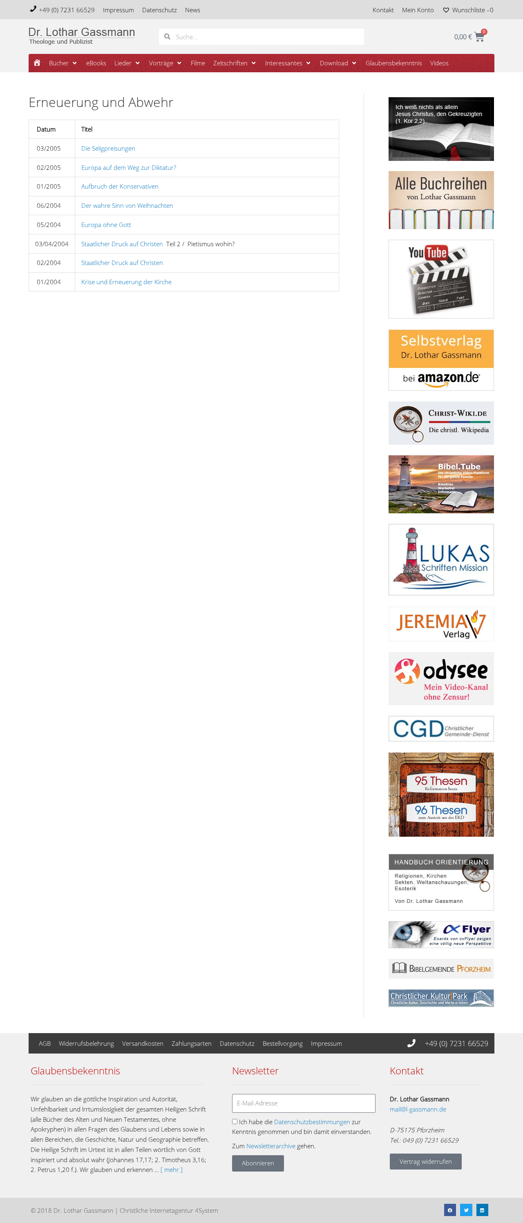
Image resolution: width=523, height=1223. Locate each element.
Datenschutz (159, 10)
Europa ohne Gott (106, 225)
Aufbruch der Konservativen (120, 186)
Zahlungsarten (192, 1043)
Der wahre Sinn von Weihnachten (127, 205)
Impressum (118, 10)
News (192, 10)
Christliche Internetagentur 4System (169, 1210)
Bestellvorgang (283, 1043)
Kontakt (383, 10)
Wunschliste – (473, 10)
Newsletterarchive (270, 1146)
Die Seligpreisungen (108, 148)
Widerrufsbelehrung (86, 1043)
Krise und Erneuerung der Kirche (126, 282)
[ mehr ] (172, 1169)
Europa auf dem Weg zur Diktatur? (128, 167)
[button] (63, 63)
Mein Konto (418, 10)
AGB (45, 1043)
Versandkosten (142, 1043)
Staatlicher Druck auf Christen (122, 244)
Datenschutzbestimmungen (312, 1122)
